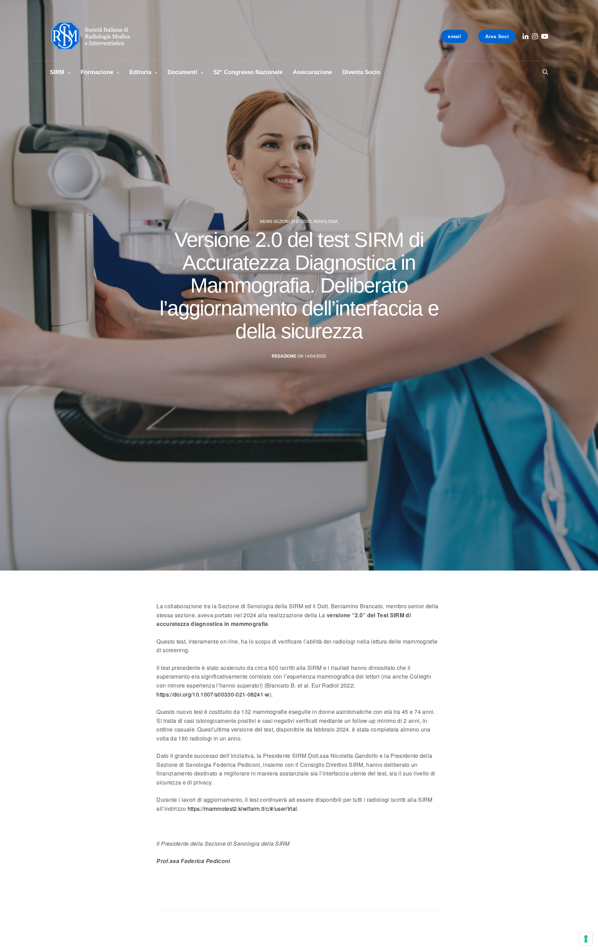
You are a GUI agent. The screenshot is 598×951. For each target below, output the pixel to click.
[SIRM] (94, 36)
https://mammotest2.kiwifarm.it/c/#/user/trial (242, 809)
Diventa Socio (361, 72)
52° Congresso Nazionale (248, 72)
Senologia (326, 221)
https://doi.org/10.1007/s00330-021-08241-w (212, 694)
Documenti (182, 72)
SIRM (57, 72)
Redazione (284, 356)
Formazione (97, 72)
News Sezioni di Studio (285, 221)
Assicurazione (312, 72)
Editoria (140, 72)
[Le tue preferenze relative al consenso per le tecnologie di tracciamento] (585, 938)
